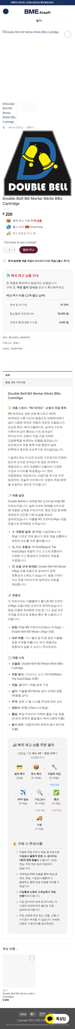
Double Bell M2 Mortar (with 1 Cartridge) (19, 995)
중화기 (30, 127)
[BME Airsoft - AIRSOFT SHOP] (37, 11)
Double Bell (16, 348)
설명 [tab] (7, 375)
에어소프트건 (16, 127)
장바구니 (28, 249)
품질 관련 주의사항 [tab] (15, 382)
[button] (6, 11)
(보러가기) (59, 2)
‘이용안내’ (32, 923)
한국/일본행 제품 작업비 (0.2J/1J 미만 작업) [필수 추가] (38, 260)
